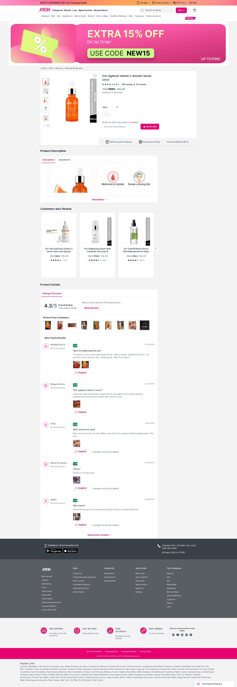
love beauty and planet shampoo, (157, 666)
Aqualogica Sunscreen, (143, 677)
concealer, (55, 666)
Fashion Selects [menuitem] (153, 16)
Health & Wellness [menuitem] (118, 16)
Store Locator (78, 581)
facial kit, (112, 666)
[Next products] (155, 249)
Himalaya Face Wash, (144, 674)
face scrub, (74, 674)
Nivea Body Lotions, (76, 677)
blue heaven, (36, 674)
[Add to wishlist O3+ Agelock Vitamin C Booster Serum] (95, 76)
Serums (59, 68)
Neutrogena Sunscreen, (37, 680)
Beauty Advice (101, 10)
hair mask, (186, 666)
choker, (87, 672)
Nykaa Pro (140, 588)
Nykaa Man (140, 581)
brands (67, 10)
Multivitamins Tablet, (125, 674)
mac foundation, (75, 672)
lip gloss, (83, 666)
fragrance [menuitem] (139, 16)
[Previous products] (42, 249)
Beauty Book (109, 573)
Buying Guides (110, 581)
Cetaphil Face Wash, (90, 674)
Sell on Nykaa (78, 592)
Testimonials (47, 591)
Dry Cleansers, (85, 680)
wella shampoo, (144, 672)
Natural (170, 603)
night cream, (181, 672)
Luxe (169, 607)
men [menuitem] (131, 16)
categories (57, 10)
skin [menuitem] (53, 16)
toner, (37, 669)
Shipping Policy (111, 651)
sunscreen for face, (198, 669)
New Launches (141, 577)
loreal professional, (100, 669)
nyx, (199, 672)
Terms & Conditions (94, 651)
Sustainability (47, 599)
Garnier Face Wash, (163, 674)
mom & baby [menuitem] (102, 16)
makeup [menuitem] (45, 16)
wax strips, (172, 669)
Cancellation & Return (81, 584)
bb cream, (121, 666)
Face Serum (97, 680)
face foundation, (38, 672)
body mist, (131, 672)
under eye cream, (158, 669)
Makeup (170, 573)
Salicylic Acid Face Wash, (165, 677)
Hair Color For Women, (182, 674)
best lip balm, (62, 674)
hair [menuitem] (58, 16)
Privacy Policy (145, 651)
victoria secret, (134, 666)
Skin (51, 68)
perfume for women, (98, 666)
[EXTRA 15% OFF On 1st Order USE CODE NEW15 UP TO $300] (118, 43)
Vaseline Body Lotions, (95, 677)
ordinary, (29, 669)
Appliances (171, 588)
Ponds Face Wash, (40, 677)
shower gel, (182, 669)
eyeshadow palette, (49, 669)
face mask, (65, 666)
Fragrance (171, 599)
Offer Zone (140, 573)
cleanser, (63, 669)
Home (44, 68)
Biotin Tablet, (126, 677)
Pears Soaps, (54, 680)
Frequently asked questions (84, 577)
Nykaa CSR (46, 595)
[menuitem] (190, 18)
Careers (45, 580)
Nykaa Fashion (86, 10)
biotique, (75, 666)
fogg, (139, 669)
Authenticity (46, 584)
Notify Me (151, 126)
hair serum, (44, 666)
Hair (168, 581)
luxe (75, 10)
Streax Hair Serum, (57, 677)
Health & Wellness (174, 596)
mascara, (87, 669)
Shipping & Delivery (81, 588)
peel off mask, (49, 674)
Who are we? (47, 576)
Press (44, 588)
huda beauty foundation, (163, 672)
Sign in (181, 10)
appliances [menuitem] (67, 16)
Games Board (109, 577)
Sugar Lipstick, (113, 677)
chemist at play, (75, 669)
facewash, (192, 672)
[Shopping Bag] (194, 10)
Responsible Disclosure (51, 602)
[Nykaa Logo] (45, 9)
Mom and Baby (173, 592)
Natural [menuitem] (91, 16)
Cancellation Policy (128, 651)
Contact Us (77, 573)
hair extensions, (117, 669)
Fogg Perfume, (184, 677)
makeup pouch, (111, 672)
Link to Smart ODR (49, 610)
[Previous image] (44, 125)
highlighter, (33, 666)
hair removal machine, (57, 672)
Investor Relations (49, 606)
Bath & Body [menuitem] (80, 16)
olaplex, (122, 672)
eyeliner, (177, 666)
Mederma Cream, (107, 674)
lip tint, (145, 669)
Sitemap (139, 592)
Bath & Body (171, 584)
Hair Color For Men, (69, 680)
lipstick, (23, 666)
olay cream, (130, 669)
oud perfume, (97, 672)
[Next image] (48, 125)
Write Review (91, 308)
